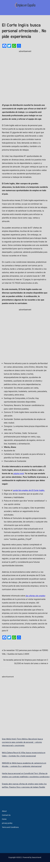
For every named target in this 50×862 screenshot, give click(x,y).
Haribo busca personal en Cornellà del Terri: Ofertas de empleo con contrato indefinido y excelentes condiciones (26, 775)
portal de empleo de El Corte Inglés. (29, 490)
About (4, 811)
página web (18, 473)
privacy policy (7, 823)
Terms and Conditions (10, 827)
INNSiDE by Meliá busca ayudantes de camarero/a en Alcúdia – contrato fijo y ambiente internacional (24, 764)
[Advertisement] (25, 78)
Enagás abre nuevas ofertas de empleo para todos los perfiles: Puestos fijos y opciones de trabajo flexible (24, 785)
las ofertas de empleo (35, 596)
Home (4, 819)
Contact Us (6, 815)
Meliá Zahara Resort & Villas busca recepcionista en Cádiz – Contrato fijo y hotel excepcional (23, 754)
